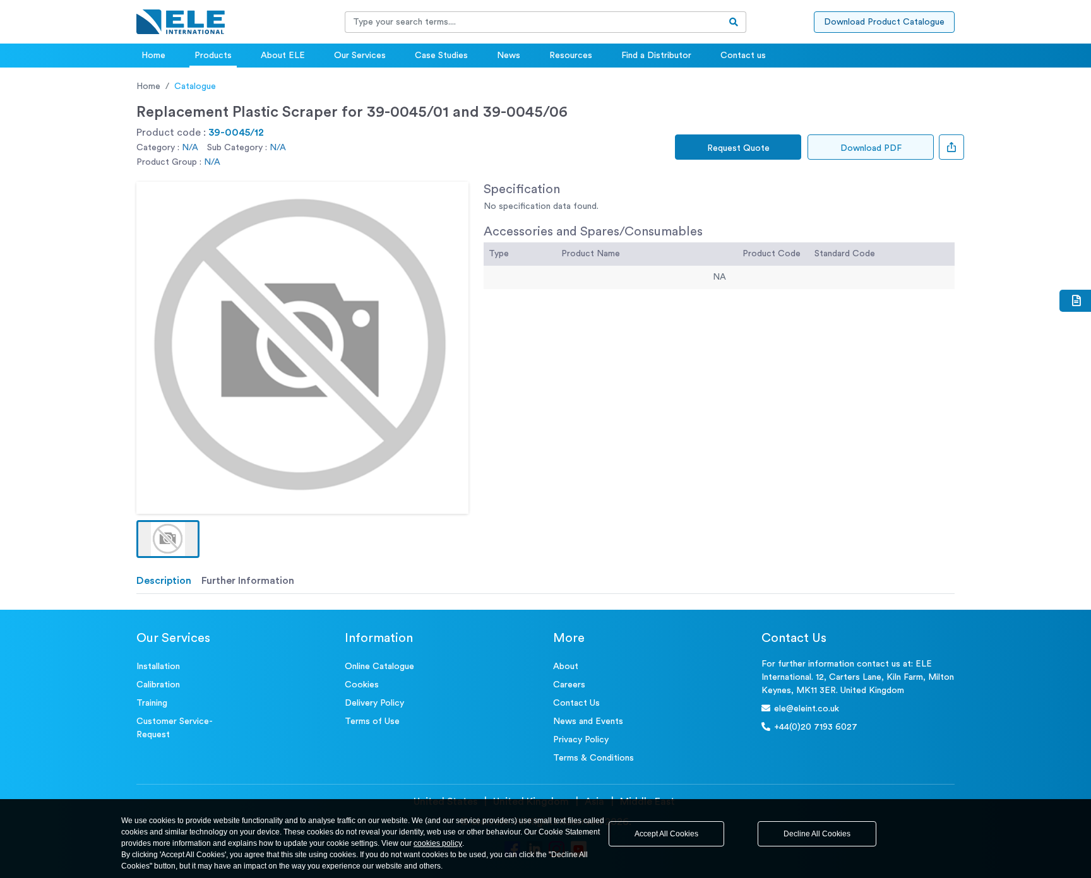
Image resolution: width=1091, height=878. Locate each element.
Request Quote (738, 148)
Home (153, 55)
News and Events (588, 721)
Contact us (743, 55)
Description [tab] (163, 581)
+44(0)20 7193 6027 (815, 727)
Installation (158, 666)
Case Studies (441, 55)
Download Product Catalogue (884, 22)
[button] (168, 539)
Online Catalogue (379, 666)
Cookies (362, 684)
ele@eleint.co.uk (806, 708)
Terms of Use (372, 721)
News (508, 55)
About (565, 666)
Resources (570, 55)
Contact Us (576, 703)
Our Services (360, 55)
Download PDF (871, 148)
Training (151, 703)
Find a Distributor (656, 55)
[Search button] (734, 22)
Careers (569, 684)
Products (213, 55)
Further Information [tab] (247, 581)
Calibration (158, 684)
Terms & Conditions (593, 758)
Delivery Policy (374, 703)
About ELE (283, 55)
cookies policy (438, 843)
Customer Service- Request (174, 728)
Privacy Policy (581, 739)
